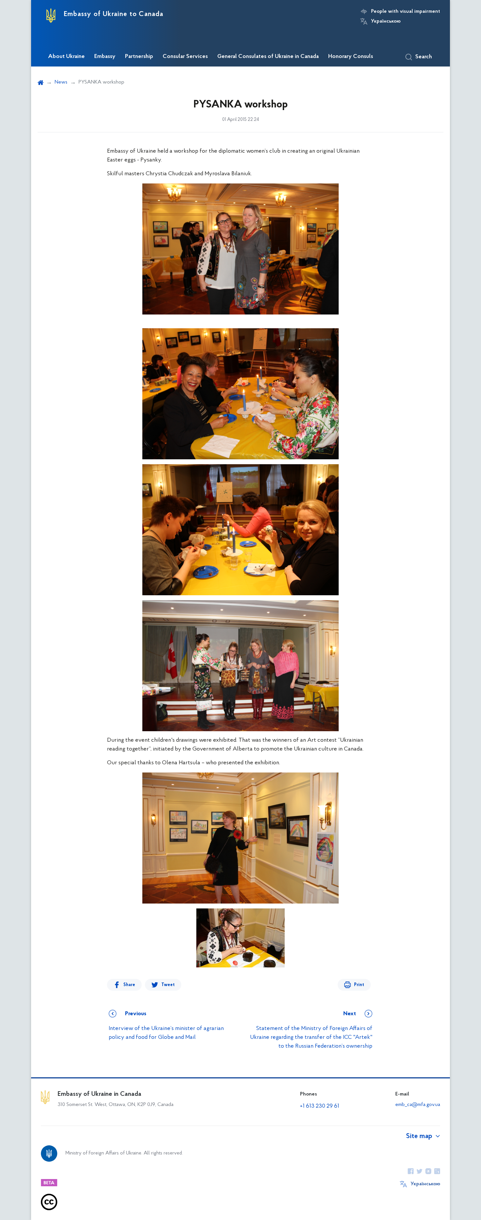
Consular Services (185, 57)
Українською (386, 21)
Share (129, 984)
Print (359, 984)
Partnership (139, 57)
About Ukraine (66, 57)
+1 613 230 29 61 (319, 1106)
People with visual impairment (405, 11)
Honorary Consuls (350, 57)
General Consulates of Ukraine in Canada (268, 57)
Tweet (168, 984)
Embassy (105, 57)
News (61, 82)
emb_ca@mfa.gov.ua (417, 1104)
